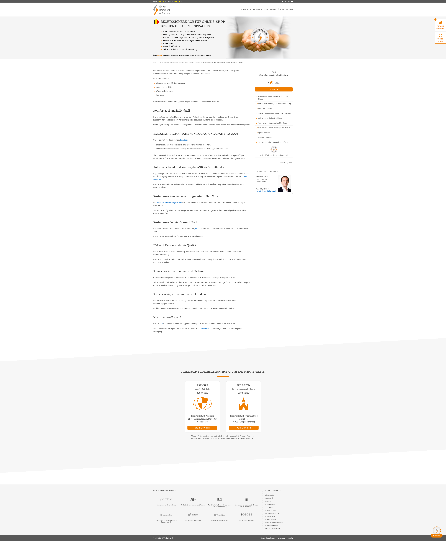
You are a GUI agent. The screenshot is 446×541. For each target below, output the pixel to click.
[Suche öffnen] (237, 9)
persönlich (204, 328)
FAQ (161, 324)
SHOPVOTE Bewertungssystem (169, 202)
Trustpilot (175, 1)
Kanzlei (273, 9)
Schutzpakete (246, 9)
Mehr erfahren (202, 428)
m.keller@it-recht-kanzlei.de (266, 191)
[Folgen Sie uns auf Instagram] (288, 1)
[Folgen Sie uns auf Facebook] (292, 1)
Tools (266, 9)
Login (282, 9)
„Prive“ (197, 228)
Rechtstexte (257, 9)
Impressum (281, 538)
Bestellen (274, 89)
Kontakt (290, 538)
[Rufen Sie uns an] (282, 1)
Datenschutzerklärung (268, 538)
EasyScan (184, 140)
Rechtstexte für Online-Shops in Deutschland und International (179, 62)
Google (159, 1)
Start (154, 62)
